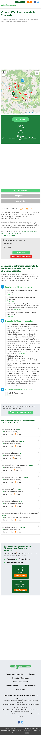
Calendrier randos (11, 686)
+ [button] (3, 72)
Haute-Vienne (34, 19)
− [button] (3, 75)
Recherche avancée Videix (21, 412)
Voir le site (10, 294)
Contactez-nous (20, 689)
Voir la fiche (20, 119)
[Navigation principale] (38, 6)
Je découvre (21, 253)
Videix (2, 21)
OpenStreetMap (30, 112)
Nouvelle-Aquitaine (23, 19)
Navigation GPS (20, 196)
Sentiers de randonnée (10, 19)
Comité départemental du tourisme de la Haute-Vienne (19, 232)
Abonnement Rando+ (20, 682)
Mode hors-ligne (20, 201)
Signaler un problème (8, 235)
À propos (20, 2)
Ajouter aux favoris (20, 190)
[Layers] (37, 73)
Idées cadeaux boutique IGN (21, 256)
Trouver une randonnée (14, 674)
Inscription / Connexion (20, 678)
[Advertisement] (20, 46)
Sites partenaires (30, 686)
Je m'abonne (20, 576)
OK (27, 733)
